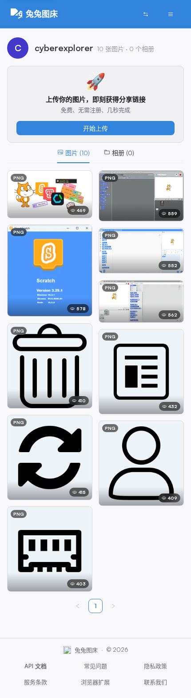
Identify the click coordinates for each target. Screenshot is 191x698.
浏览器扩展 (95, 682)
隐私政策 (155, 666)
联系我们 (155, 682)
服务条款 (35, 682)
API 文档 (35, 666)
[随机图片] (145, 14)
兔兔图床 (42, 14)
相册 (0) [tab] (123, 152)
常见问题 (95, 666)
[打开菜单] (170, 14)
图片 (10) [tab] (77, 152)
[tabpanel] (95, 381)
